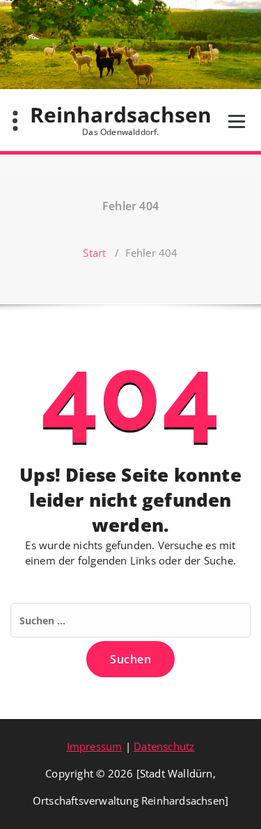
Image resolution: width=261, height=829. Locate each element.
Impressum (94, 746)
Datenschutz (164, 746)
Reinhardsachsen (121, 119)
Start (94, 253)
